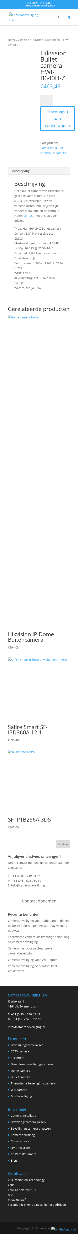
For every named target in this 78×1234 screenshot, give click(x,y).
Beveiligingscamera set (27, 1045)
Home (12, 40)
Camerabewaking (23, 1135)
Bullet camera (20, 1077)
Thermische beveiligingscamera (33, 1083)
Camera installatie (23, 1116)
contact (29, 216)
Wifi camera (19, 1090)
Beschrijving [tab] (21, 171)
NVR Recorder (20, 1148)
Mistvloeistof (17, 1200)
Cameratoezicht (22, 1141)
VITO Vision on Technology (26, 1180)
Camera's (23, 40)
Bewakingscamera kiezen (28, 1122)
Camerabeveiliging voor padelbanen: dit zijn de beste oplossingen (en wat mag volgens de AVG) (39, 926)
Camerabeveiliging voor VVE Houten (33, 960)
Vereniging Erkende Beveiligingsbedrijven (37, 1205)
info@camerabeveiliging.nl (29, 885)
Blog (14, 1160)
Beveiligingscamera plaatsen (31, 1128)
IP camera (59, 153)
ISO (10, 1195)
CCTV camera (20, 1051)
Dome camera (20, 1071)
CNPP (11, 1185)
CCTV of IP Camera (23, 1154)
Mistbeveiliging (21, 1096)
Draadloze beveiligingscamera (32, 1064)
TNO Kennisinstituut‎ (22, 1190)
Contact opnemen (39, 901)
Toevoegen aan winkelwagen (57, 118)
